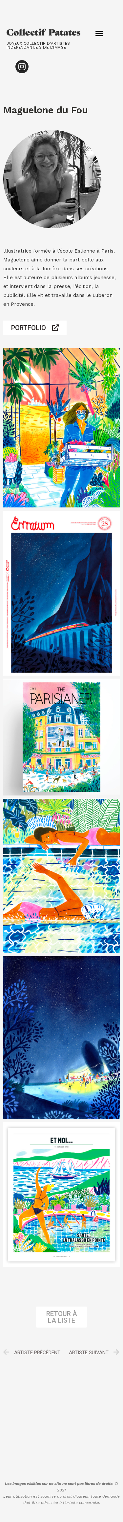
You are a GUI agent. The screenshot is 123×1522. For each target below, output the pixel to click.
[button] (99, 33)
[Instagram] (22, 66)
